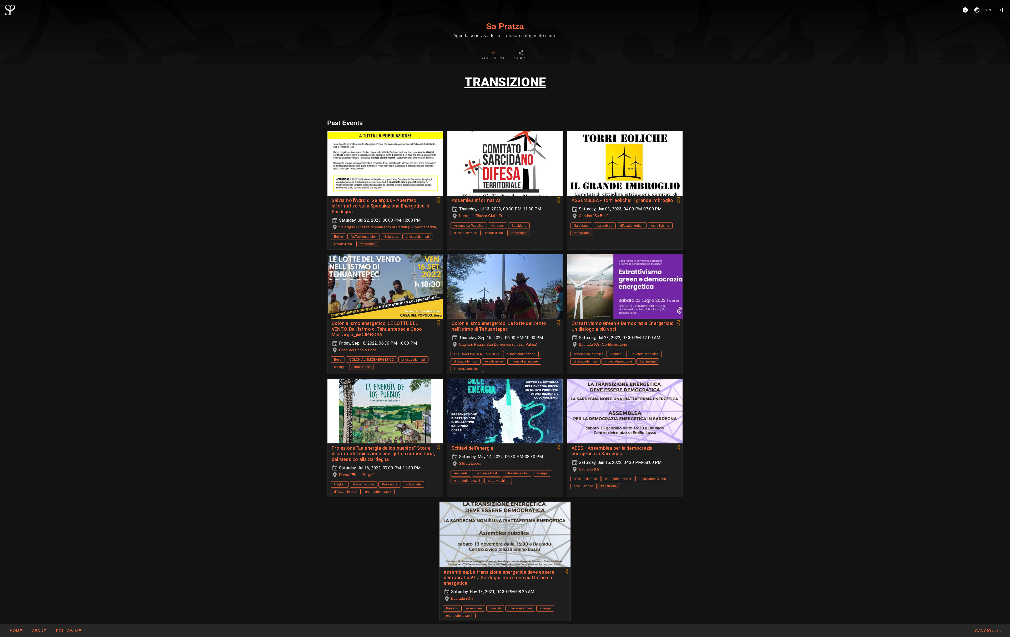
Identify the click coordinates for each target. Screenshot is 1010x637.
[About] (965, 10)
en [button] (989, 10)
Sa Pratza (505, 26)
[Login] (1000, 10)
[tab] (493, 55)
